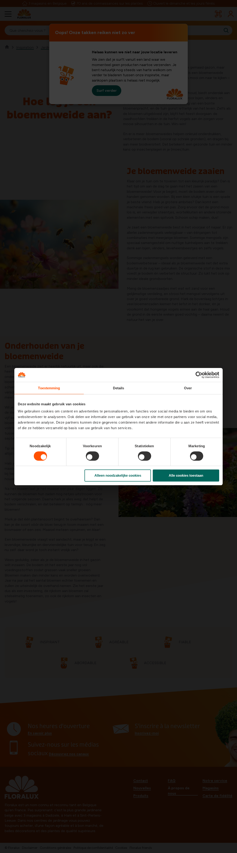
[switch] (92, 456)
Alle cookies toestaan (186, 475)
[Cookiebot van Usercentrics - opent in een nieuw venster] (199, 374)
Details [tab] (118, 388)
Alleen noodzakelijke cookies (117, 475)
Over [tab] (188, 388)
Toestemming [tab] (49, 388)
